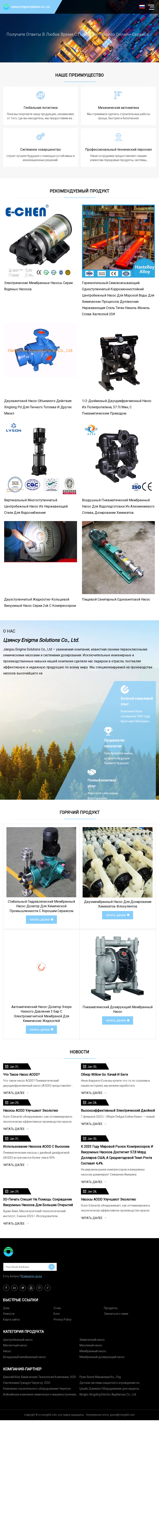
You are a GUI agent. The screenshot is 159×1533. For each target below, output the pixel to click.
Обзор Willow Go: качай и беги (104, 1074)
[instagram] (39, 1288)
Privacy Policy (62, 1319)
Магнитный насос (15, 1345)
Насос (7, 1351)
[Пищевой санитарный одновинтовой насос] (118, 557)
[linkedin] (14, 1288)
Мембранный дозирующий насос (102, 1357)
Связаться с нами (116, 1313)
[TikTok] (48, 1288)
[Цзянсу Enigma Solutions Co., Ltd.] (24, 1251)
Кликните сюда (31, 1276)
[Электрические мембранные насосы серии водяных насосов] (40, 241)
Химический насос (92, 1339)
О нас (57, 1308)
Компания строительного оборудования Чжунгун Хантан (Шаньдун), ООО (37, 1389)
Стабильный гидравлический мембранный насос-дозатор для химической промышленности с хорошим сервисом (41, 906)
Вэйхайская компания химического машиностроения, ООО (40, 1395)
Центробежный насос (18, 1339)
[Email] (51, 1267)
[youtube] (31, 1288)
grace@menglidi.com (122, 1414)
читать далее (40, 919)
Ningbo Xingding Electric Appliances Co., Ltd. (108, 1394)
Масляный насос (91, 1345)
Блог (57, 1313)
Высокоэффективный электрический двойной (118, 1110)
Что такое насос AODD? (21, 1074)
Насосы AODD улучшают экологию (30, 1110)
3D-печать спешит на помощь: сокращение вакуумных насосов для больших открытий (38, 1202)
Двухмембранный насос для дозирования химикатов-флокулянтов (117, 904)
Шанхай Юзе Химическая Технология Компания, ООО (39, 1377)
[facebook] (6, 1288)
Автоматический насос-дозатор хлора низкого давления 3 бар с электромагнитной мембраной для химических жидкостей (41, 1014)
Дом (6, 1308)
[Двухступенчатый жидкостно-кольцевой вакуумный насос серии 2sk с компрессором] (40, 557)
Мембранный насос (93, 1351)
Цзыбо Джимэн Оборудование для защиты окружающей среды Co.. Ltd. (109, 1389)
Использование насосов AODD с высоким (36, 1146)
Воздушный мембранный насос (24, 1357)
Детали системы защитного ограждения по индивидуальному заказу (109, 1383)
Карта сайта (11, 1319)
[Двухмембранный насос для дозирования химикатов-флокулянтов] (118, 862)
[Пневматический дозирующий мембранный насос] (118, 967)
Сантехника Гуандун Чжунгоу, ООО (26, 1382)
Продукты (110, 1308)
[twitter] (23, 1288)
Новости (8, 1313)
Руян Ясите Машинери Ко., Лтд (100, 1377)
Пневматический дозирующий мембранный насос (118, 1009)
